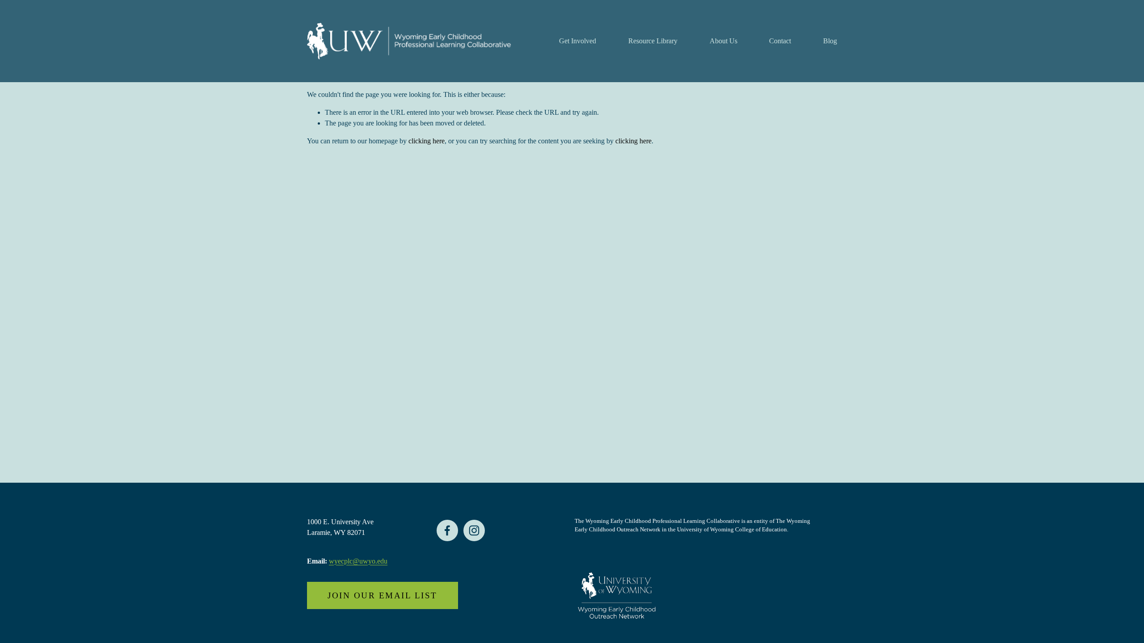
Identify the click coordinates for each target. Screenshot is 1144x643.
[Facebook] (447, 530)
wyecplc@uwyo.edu (358, 561)
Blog (830, 41)
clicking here (426, 141)
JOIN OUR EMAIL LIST (382, 595)
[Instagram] (474, 530)
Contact (780, 41)
